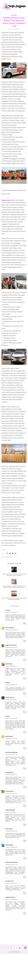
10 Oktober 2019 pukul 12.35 (11, 864)
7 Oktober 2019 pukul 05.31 (11, 699)
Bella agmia (9, 829)
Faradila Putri (9, 881)
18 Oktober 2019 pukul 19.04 (11, 899)
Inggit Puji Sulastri (11, 645)
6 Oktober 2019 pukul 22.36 (11, 684)
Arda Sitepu (8, 664)
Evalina (7, 682)
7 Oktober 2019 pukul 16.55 (11, 831)
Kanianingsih (9, 736)
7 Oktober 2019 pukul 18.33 (11, 847)
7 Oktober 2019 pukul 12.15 (11, 812)
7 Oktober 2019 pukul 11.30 (11, 774)
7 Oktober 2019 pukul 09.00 (11, 718)
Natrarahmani (9, 627)
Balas (25, 623)
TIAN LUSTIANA (10, 810)
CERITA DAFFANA (16, 952)
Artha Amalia (9, 791)
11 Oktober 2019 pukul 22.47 (11, 883)
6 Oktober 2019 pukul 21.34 (11, 666)
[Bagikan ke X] (10, 553)
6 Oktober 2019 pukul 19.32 (11, 647)
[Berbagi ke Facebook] (7, 553)
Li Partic (7, 610)
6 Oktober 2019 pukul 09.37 (11, 630)
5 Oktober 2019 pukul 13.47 (11, 612)
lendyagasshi (9, 772)
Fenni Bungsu (9, 845)
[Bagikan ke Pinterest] (12, 553)
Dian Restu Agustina (11, 752)
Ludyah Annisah (10, 897)
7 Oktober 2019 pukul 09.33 (11, 738)
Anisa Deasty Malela (11, 862)
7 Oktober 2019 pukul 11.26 (11, 754)
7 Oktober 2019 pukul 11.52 (11, 793)
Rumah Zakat (5, 200)
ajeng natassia (9, 697)
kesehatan (8, 557)
